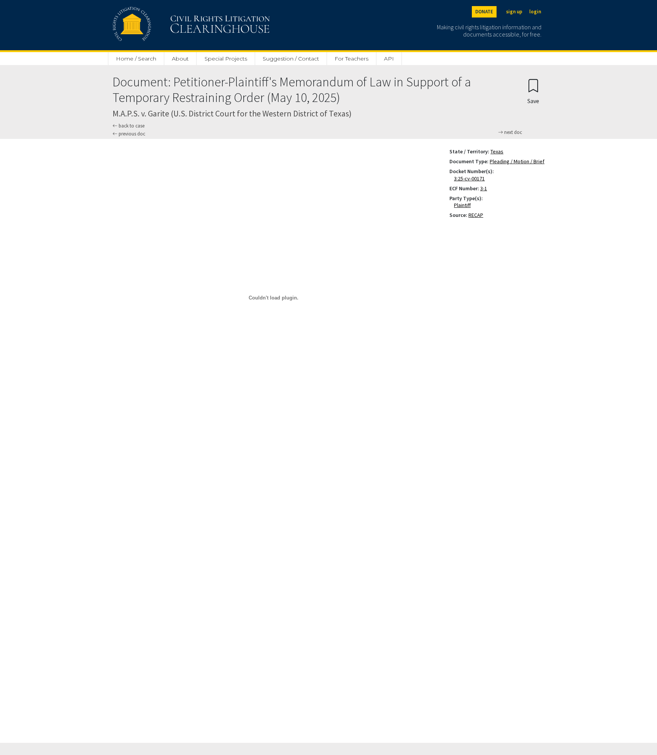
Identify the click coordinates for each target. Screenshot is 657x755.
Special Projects (226, 58)
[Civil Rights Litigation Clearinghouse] (170, 25)
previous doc (131, 134)
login (535, 11)
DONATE (484, 11)
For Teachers (351, 58)
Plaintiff (464, 205)
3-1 (483, 188)
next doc (512, 132)
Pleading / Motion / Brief (517, 161)
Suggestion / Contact (291, 58)
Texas (496, 151)
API (389, 58)
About (180, 58)
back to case (130, 126)
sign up (514, 11)
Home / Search (136, 58)
